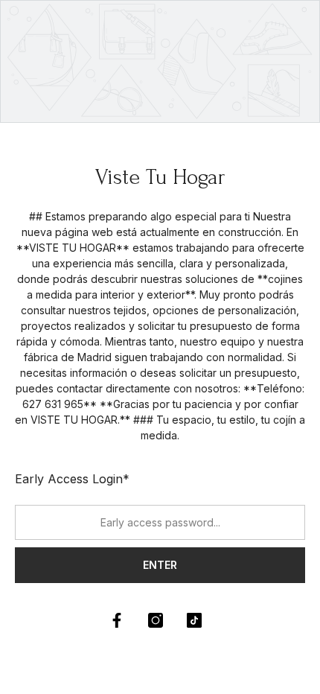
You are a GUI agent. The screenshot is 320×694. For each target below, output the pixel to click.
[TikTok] (194, 620)
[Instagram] (155, 620)
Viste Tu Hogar (160, 177)
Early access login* (72, 478)
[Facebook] (117, 620)
